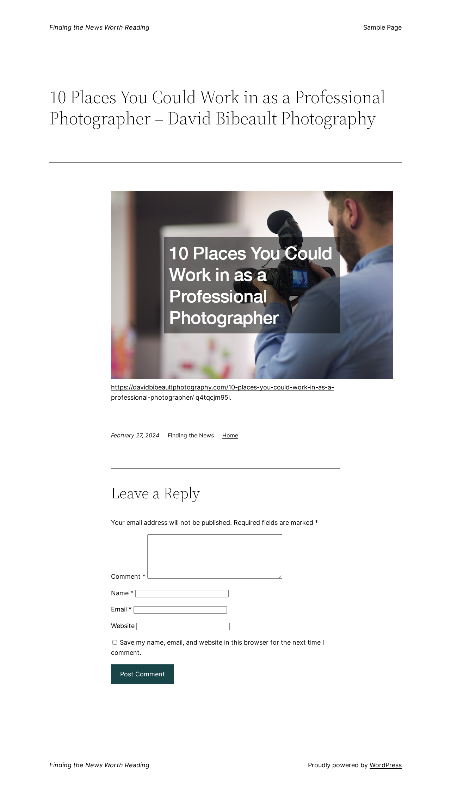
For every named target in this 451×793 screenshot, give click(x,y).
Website (123, 625)
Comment (128, 576)
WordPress (386, 765)
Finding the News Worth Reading (99, 27)
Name (122, 593)
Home (230, 435)
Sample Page (382, 27)
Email (121, 609)
